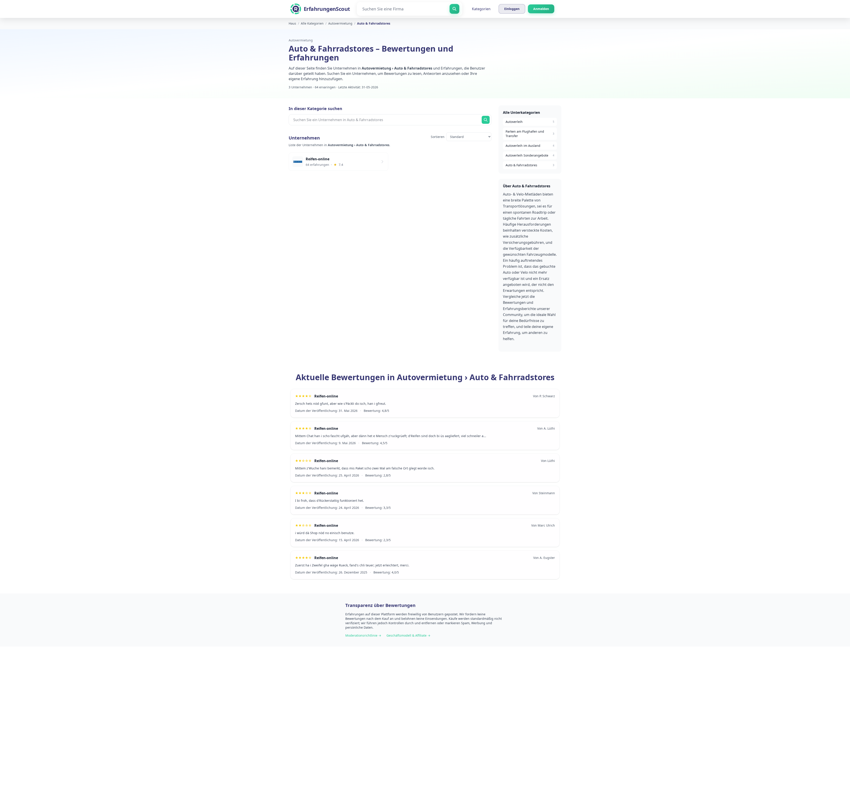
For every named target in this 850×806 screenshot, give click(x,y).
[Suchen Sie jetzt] (486, 120)
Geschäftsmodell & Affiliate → (408, 635)
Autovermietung (301, 40)
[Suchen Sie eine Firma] (454, 9)
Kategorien (481, 8)
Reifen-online (326, 396)
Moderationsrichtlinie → (363, 635)
